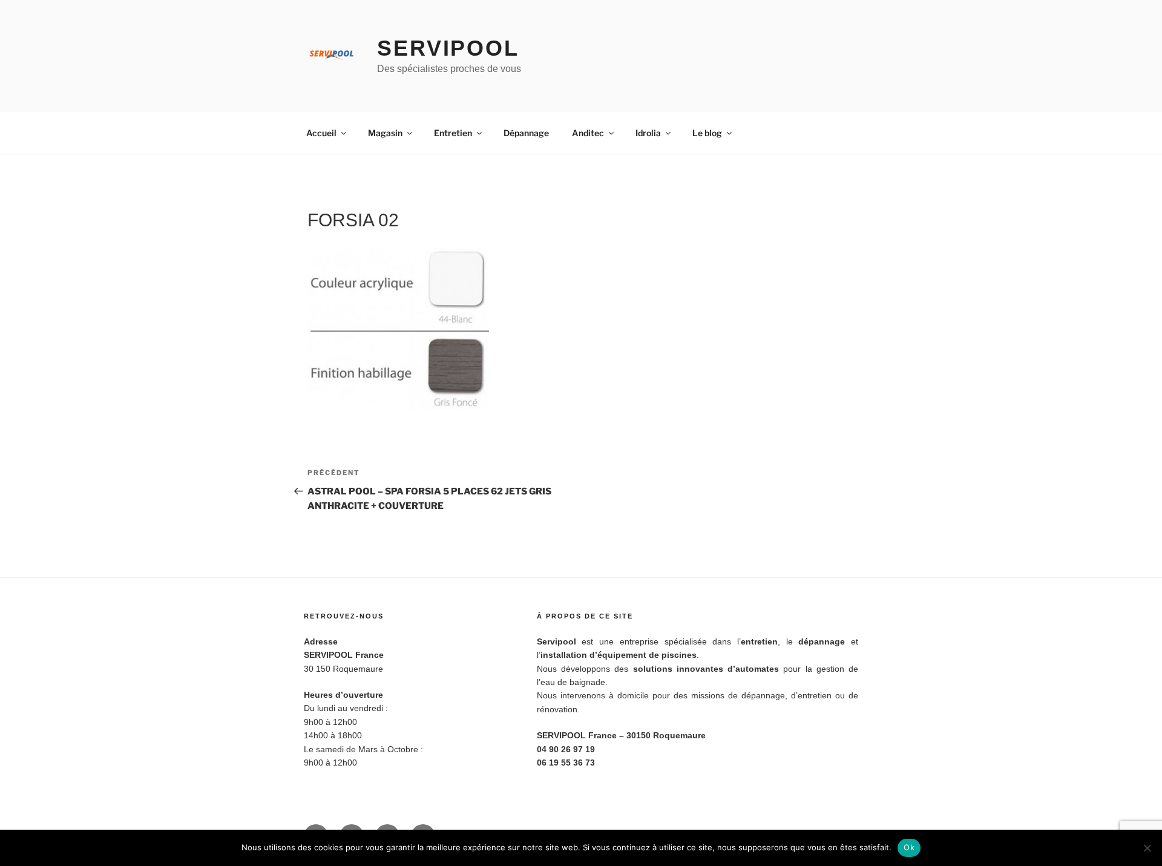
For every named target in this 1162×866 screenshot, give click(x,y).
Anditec (588, 133)
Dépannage (526, 133)
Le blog (707, 133)
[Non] (1147, 848)
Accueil (321, 133)
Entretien (453, 133)
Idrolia (648, 133)
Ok (909, 847)
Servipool (448, 48)
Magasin (385, 133)
